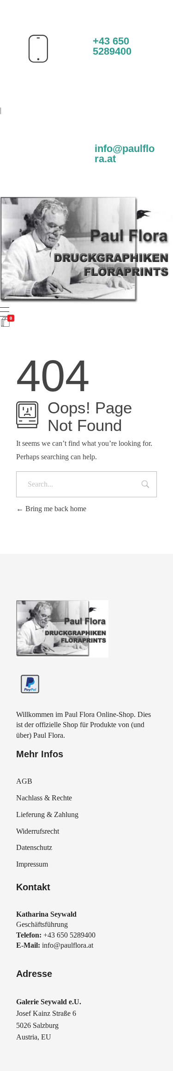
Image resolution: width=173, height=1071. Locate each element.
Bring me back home (55, 509)
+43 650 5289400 (112, 46)
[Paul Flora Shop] (86, 250)
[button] (16, 1054)
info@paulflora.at (125, 154)
